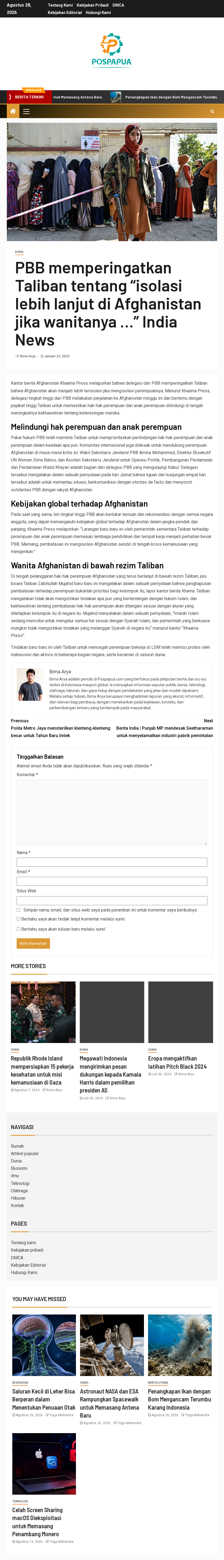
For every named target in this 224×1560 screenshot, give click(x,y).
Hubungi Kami (98, 12)
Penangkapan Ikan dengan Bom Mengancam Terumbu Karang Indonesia (179, 1399)
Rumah (17, 1146)
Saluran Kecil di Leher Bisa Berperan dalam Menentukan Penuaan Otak (43, 1399)
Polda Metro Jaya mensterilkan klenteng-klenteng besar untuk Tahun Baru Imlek (60, 728)
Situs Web (26, 890)
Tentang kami (60, 5)
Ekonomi (19, 1168)
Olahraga (19, 1190)
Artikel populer (25, 1153)
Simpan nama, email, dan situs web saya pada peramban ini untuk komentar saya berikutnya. (110, 910)
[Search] (212, 111)
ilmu (15, 1175)
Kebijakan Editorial (65, 12)
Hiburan (18, 1198)
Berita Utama (158, 1382)
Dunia (19, 251)
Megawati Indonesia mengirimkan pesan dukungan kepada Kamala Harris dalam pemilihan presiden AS (110, 1074)
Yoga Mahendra (61, 1415)
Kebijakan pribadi (93, 5)
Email (23, 871)
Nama (24, 852)
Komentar (27, 774)
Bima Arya (28, 356)
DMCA (118, 5)
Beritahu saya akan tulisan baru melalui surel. (63, 929)
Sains (84, 1382)
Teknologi (20, 1183)
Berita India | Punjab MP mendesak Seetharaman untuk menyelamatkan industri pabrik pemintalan (164, 728)
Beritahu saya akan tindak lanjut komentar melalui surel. (73, 919)
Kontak (17, 1205)
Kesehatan (20, 1382)
